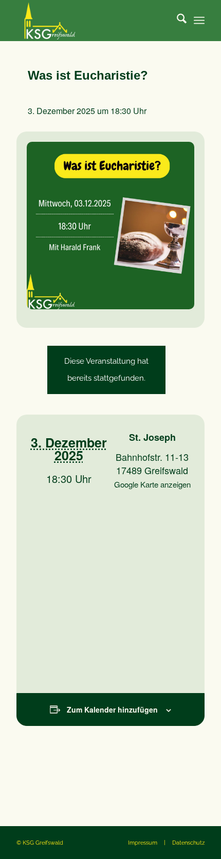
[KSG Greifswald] (91, 20)
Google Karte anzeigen (152, 484)
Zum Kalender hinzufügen (112, 709)
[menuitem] (177, 20)
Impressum (142, 842)
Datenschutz (188, 842)
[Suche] (177, 20)
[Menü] (199, 20)
